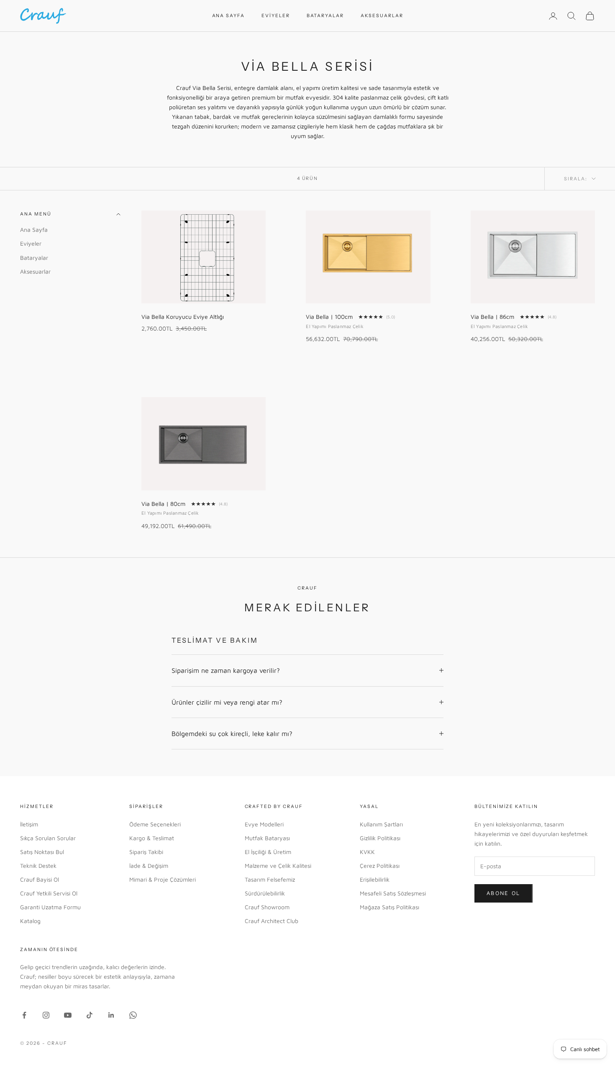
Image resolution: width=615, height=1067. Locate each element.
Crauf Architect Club (271, 920)
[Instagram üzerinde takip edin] (46, 1015)
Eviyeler (275, 15)
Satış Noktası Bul (42, 851)
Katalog (30, 920)
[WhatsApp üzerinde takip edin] (133, 1015)
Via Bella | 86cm (492, 316)
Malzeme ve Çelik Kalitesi (278, 865)
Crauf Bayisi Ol (39, 879)
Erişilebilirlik (375, 879)
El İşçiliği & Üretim (268, 851)
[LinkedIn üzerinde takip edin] (111, 1015)
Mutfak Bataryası (267, 837)
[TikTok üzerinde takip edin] (89, 1015)
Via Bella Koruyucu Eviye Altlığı (182, 316)
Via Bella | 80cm (163, 503)
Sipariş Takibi (146, 851)
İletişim (29, 824)
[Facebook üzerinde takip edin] (24, 1015)
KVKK (367, 851)
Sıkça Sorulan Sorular (48, 837)
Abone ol (503, 893)
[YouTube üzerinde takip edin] (68, 1015)
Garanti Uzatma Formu (50, 907)
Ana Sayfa (228, 15)
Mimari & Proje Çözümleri (162, 879)
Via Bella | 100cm (329, 316)
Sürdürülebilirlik (265, 893)
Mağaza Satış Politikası (389, 907)
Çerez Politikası (380, 865)
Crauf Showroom (267, 907)
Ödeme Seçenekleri (155, 824)
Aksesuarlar (382, 15)
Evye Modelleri (264, 824)
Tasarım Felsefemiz (270, 879)
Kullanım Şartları (381, 824)
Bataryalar (325, 15)
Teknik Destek (38, 865)
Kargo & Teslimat (151, 837)
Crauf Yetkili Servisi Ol (48, 893)
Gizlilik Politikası (380, 837)
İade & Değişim (148, 865)
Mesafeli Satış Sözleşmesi (393, 893)
